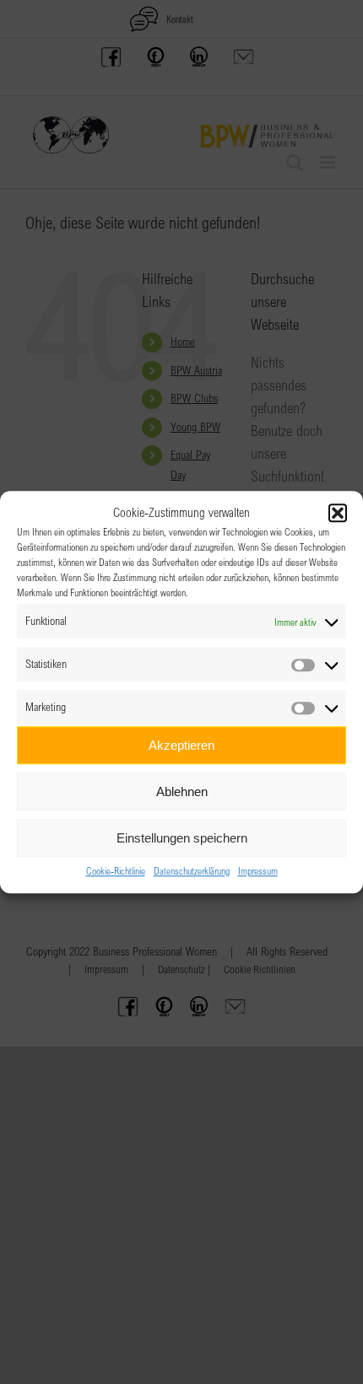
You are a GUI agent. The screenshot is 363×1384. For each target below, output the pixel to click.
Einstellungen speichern (181, 838)
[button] (337, 512)
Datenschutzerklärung (192, 870)
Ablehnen (182, 791)
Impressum (258, 870)
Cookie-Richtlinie (115, 870)
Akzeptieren (181, 745)
